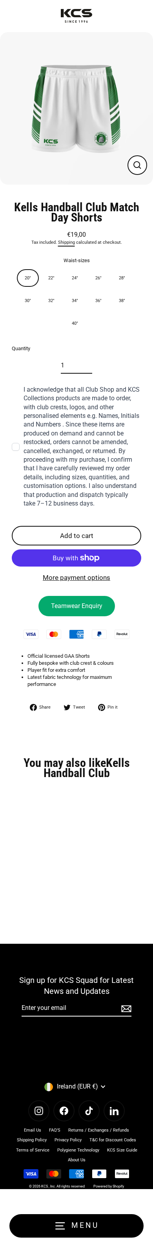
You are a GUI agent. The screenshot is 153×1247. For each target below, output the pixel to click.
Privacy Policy (68, 1140)
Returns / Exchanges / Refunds (98, 1130)
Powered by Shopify (108, 1186)
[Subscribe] (125, 1008)
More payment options (76, 577)
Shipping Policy (32, 1140)
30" (28, 300)
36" (98, 300)
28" (122, 278)
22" (51, 278)
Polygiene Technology (78, 1150)
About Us (77, 1159)
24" (75, 278)
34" (75, 300)
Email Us (32, 1130)
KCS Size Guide (122, 1150)
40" (75, 323)
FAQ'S (54, 1130)
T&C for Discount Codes (112, 1140)
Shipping (66, 242)
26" (98, 278)
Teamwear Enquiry (76, 606)
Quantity (21, 348)
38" (122, 300)
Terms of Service (32, 1150)
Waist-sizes (77, 260)
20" (28, 278)
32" (51, 300)
